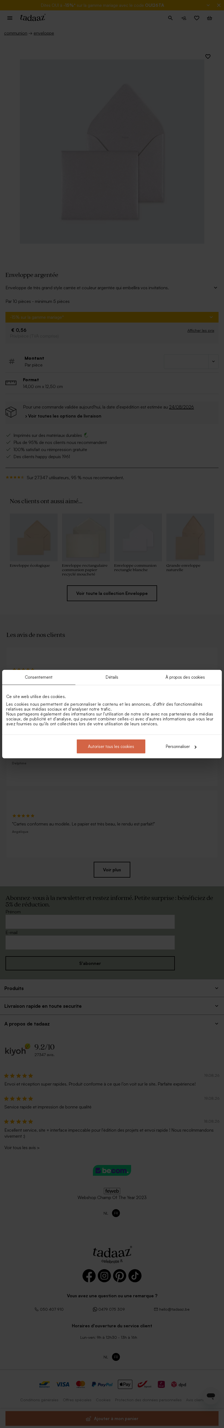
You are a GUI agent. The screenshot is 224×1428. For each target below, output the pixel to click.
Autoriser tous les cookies (111, 746)
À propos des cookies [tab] (185, 676)
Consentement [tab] (38, 676)
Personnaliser (178, 746)
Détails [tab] (112, 676)
